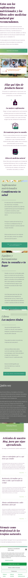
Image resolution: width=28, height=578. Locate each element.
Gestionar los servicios (9, 560)
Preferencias (14, 571)
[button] (26, 549)
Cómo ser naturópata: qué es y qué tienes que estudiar (14, 464)
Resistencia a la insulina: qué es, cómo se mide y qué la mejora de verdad (14, 487)
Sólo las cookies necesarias (14, 567)
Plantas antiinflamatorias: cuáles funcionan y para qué (14, 510)
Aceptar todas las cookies (14, 564)
